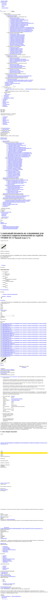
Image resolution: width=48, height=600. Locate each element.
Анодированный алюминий (16, 398)
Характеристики (8, 376)
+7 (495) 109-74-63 (9, 89)
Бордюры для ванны (7, 559)
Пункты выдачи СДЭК (5, 371)
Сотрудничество (6, 104)
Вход (6, 93)
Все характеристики (4, 289)
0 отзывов (3, 265)
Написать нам (3, 543)
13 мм (12, 401)
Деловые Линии (3, 373)
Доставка (4, 99)
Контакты (5, 105)
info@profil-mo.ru (6, 128)
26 (2, 365)
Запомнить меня (5, 517)
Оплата (4, 101)
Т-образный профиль (15, 400)
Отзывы (12, 376)
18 (1, 365)
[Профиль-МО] (3, 538)
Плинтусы (5, 557)
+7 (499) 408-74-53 (28, 89)
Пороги (4, 556)
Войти (2, 518)
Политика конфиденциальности (9, 549)
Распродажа (5, 106)
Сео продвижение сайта (5, 587)
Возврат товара (6, 102)
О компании (5, 98)
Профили (5, 555)
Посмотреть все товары (12, 15)
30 (3, 365)
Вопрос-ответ (17, 376)
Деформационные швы (7, 560)
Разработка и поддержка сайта (9, 583)
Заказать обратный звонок (5, 575)
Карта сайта (5, 550)
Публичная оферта (6, 548)
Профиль (13, 396)
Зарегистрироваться (11, 519)
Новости (4, 103)
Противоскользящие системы (9, 558)
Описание (2, 376)
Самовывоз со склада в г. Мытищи (7, 369)
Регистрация (7, 94)
